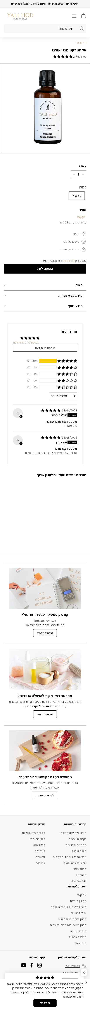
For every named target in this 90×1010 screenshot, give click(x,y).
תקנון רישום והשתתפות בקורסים (68, 925)
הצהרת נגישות (78, 931)
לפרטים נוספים (45, 633)
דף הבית (81, 42)
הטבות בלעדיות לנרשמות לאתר (68, 907)
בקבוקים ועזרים (77, 839)
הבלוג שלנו (80, 869)
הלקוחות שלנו (37, 839)
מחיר (82, 210)
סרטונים (40, 857)
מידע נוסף (75, 306)
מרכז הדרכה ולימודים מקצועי (69, 857)
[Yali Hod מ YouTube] (23, 965)
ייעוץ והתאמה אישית (75, 863)
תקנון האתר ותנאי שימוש (72, 919)
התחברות (81, 875)
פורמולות (40, 851)
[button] (63, 56)
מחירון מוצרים (78, 901)
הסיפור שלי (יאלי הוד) (33, 833)
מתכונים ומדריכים (76, 845)
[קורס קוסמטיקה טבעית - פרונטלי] (45, 588)
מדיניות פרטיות (77, 937)
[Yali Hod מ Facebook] (31, 965)
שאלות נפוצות (78, 913)
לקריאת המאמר (45, 795)
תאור (79, 285)
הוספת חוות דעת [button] (45, 348)
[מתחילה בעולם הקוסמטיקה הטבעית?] (45, 750)
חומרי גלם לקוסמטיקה (73, 833)
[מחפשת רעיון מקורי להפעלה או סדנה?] (45, 669)
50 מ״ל (76, 196)
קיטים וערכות (78, 851)
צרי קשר (40, 863)
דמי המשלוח (68, 260)
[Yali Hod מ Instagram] (39, 965)
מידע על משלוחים (70, 295)
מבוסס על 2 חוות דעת (26, 342)
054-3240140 (78, 881)
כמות (82, 165)
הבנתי (45, 1003)
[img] (51, 410)
